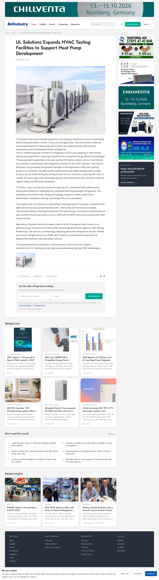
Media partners (51, 544)
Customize (137, 573)
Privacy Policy (40, 305)
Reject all (124, 573)
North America (51, 276)
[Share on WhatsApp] (104, 276)
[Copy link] (97, 276)
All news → (112, 434)
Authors (12, 561)
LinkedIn (120, 540)
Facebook (121, 544)
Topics (11, 558)
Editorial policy (86, 544)
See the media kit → (128, 182)
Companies (63, 24)
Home (7, 33)
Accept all (151, 573)
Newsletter (121, 551)
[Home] (18, 24)
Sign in (146, 24)
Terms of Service (25, 305)
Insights (43, 24)
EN (120, 24)
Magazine (75, 24)
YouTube (120, 547)
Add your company (52, 547)
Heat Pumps (37, 276)
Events (52, 24)
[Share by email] (101, 276)
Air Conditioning (23, 276)
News (34, 24)
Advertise (49, 540)
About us (84, 540)
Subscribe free (132, 24)
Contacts (84, 547)
